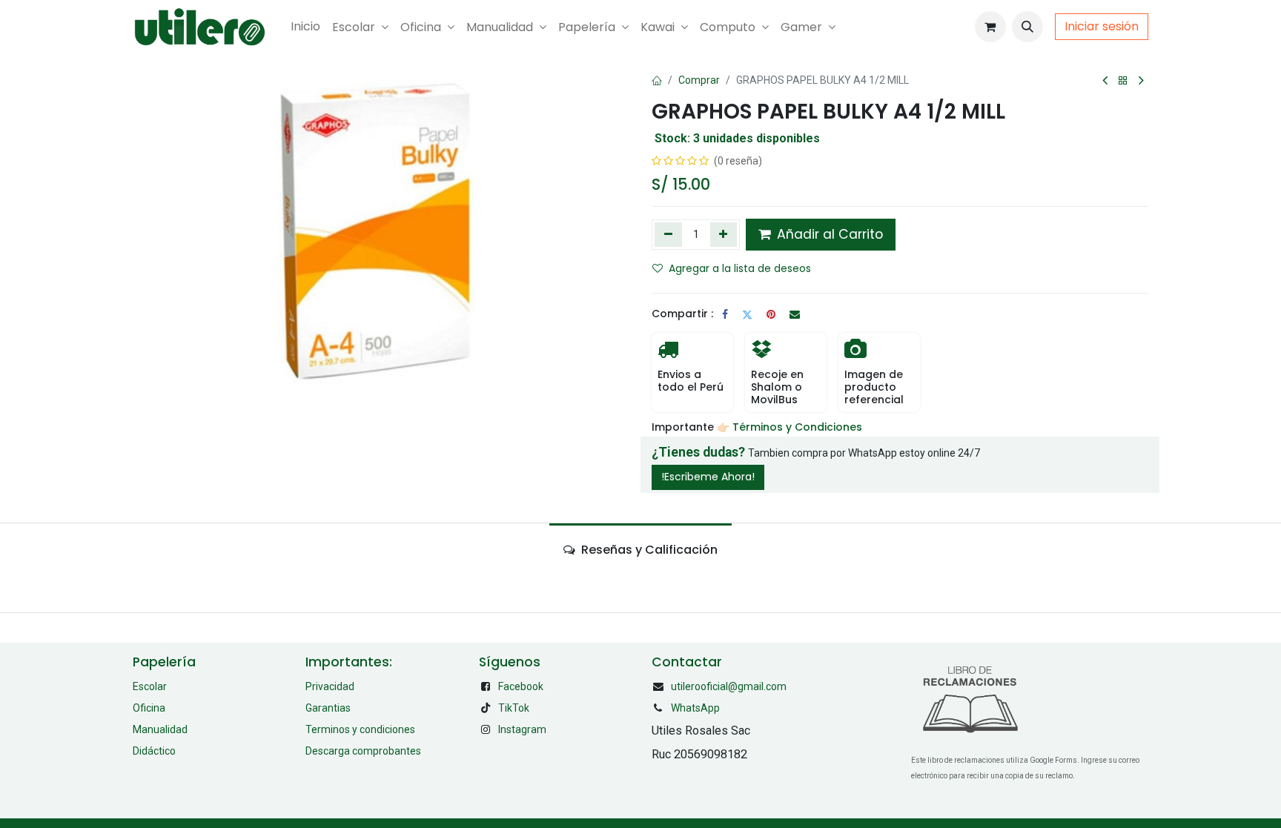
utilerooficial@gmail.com (729, 686)
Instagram (522, 729)
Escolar (150, 686)
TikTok (513, 708)
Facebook (520, 686)
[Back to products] (1123, 81)
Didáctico (154, 751)
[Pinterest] (771, 314)
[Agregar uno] (724, 234)
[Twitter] (747, 314)
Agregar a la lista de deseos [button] (740, 268)
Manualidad (160, 729)
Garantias (328, 708)
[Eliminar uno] (668, 234)
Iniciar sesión (1102, 26)
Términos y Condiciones (798, 427)
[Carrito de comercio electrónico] (990, 26)
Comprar (699, 80)
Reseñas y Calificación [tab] (648, 549)
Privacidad (329, 686)
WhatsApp (695, 708)
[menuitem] (305, 27)
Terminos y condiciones (360, 729)
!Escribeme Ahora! (708, 476)
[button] (1027, 26)
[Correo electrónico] (795, 314)
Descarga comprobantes (363, 751)
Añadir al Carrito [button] (828, 234)
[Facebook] (725, 314)
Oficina (149, 708)
